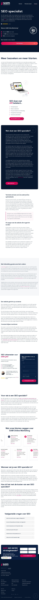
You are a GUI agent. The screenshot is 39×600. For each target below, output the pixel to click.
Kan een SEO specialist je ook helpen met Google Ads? (15, 522)
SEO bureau (20, 177)
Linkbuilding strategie (15, 581)
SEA (12, 583)
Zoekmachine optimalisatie (26, 581)
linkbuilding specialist (19, 278)
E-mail (24, 366)
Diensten (20, 3)
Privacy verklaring (27, 597)
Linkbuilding (3, 266)
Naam (24, 362)
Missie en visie (3, 590)
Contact (35, 3)
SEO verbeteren (3, 581)
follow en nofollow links (25, 286)
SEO (5, 19)
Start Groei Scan (19, 43)
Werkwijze (2, 592)
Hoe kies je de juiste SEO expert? (12, 529)
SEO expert (3, 583)
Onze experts (3, 593)
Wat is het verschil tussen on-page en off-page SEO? (15, 518)
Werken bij (13, 588)
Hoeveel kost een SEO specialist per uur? (13, 533)
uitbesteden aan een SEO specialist (10, 339)
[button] (19, 518)
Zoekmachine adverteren (26, 583)
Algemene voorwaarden (18, 597)
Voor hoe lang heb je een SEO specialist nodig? (14, 525)
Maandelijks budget (26, 375)
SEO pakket (19, 495)
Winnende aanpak (28, 3)
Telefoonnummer (26, 370)
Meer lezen (6, 443)
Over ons (2, 588)
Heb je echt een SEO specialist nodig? (12, 537)
